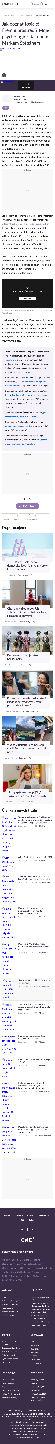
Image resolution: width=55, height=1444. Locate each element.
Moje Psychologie (42, 15)
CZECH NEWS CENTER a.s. (37, 1411)
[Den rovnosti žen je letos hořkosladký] (27, 640)
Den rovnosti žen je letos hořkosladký (22, 657)
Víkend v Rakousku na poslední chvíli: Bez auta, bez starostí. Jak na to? (26, 748)
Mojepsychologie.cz (9, 15)
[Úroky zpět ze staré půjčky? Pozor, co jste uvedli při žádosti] (27, 778)
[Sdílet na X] (30, 499)
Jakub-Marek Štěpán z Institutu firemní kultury (26, 224)
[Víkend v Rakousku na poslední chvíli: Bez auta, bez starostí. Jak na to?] (27, 730)
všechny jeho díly (12, 360)
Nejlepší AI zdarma (9, 1387)
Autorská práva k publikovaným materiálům (27, 1422)
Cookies (42, 1428)
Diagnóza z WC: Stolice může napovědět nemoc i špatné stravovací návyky (35, 946)
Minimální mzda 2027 (38, 1394)
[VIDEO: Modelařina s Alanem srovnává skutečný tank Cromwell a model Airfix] (9, 1017)
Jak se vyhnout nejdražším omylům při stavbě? (34, 981)
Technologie (9, 1372)
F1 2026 (34, 1356)
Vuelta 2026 (16, 1280)
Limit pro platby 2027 (38, 1387)
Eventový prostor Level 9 (22, 1276)
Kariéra (31, 1220)
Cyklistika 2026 (36, 1363)
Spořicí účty (35, 1383)
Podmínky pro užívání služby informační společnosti (27, 1425)
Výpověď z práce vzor (10, 1359)
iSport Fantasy (16, 1264)
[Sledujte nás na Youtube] (22, 1229)
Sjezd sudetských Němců (11, 1348)
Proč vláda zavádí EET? (10, 1352)
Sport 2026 (37, 1335)
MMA (33, 1342)
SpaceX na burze (8, 1380)
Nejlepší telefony (8, 1383)
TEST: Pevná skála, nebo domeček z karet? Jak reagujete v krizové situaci (27, 566)
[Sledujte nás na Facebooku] (27, 1229)
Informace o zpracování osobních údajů (23, 1428)
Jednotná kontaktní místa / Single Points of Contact (27, 1434)
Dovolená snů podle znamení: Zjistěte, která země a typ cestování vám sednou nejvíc (35, 1129)
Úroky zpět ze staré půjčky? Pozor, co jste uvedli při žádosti (27, 794)
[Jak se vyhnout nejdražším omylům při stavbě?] (10, 989)
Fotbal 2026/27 (36, 1345)
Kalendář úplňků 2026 (10, 1312)
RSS (22, 1220)
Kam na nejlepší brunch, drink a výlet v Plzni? (35, 1061)
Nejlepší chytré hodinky (10, 1390)
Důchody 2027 (36, 1390)
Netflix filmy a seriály (9, 1398)
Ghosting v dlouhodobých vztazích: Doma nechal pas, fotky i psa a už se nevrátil (27, 612)
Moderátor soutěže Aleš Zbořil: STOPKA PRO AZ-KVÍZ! (32, 1037)
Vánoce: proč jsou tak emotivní (19, 426)
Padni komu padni (8, 1355)
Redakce (19, 1215)
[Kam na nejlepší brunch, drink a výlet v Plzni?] (9, 1068)
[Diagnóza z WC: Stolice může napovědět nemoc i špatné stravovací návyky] (9, 959)
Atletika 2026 (36, 1360)
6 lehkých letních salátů (39, 1325)
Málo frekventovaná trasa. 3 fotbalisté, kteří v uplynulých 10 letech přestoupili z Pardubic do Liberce (32, 1086)
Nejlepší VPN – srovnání (11, 1394)
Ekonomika (37, 1372)
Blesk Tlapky (25, 1260)
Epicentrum (6, 1297)
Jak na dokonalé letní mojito (41, 1322)
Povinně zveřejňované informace (27, 1437)
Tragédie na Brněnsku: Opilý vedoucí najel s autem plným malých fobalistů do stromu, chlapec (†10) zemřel (35, 820)
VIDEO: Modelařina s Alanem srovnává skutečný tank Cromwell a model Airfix (34, 1007)
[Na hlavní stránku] (10, 4)
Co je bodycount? (8, 1315)
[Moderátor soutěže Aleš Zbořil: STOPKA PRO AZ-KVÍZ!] (9, 1045)
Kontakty (8, 1215)
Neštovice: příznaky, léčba (11, 1301)
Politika (6, 1335)
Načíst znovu (27, 298)
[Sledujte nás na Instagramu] (33, 1229)
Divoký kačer (7, 1362)
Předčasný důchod (37, 1380)
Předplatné (42, 1215)
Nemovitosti (15, 1268)
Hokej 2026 (35, 1349)
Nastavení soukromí (19, 1431)
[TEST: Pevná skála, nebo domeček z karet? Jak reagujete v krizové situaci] (27, 547)
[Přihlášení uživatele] (46, 4)
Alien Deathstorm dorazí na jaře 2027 (35, 857)
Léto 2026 (36, 1290)
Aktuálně (7, 1290)
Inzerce (30, 1215)
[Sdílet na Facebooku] (25, 499)
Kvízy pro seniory (8, 1308)
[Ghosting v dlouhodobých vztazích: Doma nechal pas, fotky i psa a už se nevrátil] (27, 594)
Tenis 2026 (35, 1353)
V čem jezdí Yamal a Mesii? (11, 1304)
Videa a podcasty (26, 15)
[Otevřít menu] (51, 4)
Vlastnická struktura (35, 1431)
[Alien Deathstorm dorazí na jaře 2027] (9, 864)
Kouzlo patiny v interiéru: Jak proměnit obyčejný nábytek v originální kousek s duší (31, 911)
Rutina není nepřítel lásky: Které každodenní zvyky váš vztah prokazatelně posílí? (26, 702)
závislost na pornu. (22, 372)
